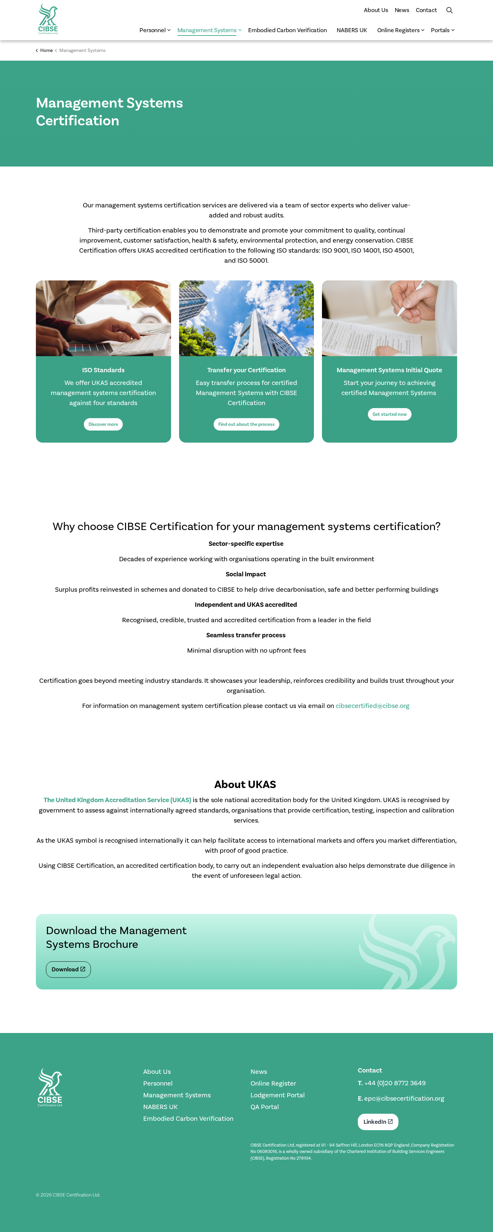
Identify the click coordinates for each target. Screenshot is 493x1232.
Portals (440, 30)
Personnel (152, 30)
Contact (426, 10)
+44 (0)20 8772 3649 (395, 1083)
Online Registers (398, 30)
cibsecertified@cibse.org (372, 706)
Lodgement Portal (278, 1095)
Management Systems (206, 30)
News (402, 10)
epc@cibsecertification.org (404, 1098)
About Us (376, 10)
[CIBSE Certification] (48, 18)
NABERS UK (352, 30)
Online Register (273, 1083)
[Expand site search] (449, 10)
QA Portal (265, 1107)
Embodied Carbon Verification (287, 30)
